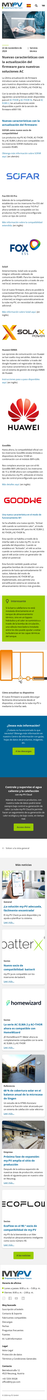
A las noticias (23, 1255)
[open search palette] (36, 5)
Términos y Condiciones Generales (19, 1358)
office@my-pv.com (11, 1381)
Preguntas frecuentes (13, 1330)
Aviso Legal (7, 1350)
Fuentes (6, 1334)
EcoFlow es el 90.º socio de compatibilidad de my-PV (20, 1228)
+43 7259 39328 (9, 1378)
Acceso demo (23, 827)
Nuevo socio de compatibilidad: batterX (19, 967)
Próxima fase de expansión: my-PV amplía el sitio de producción (22, 1160)
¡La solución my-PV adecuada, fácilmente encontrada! (23, 908)
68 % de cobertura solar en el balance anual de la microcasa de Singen (23, 1094)
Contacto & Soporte (12, 1313)
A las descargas (23, 751)
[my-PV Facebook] (10, 1298)
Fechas (5, 1326)
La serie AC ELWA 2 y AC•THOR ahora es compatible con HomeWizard (23, 1028)
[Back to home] (12, 5)
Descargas (7, 1322)
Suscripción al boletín (12, 1309)
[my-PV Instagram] (3, 1298)
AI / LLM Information (12, 1338)
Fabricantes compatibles (14, 1317)
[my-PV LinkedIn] (23, 1298)
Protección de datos (12, 1354)
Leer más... (9, 922)
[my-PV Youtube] (16, 1298)
